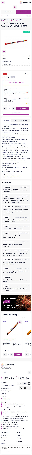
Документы (20, 435)
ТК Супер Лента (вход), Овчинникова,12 (13, 418)
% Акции (4, 15)
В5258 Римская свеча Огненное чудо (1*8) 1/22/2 (11, 344)
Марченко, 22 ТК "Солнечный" (10, 424)
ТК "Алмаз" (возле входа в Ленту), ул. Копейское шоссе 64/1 (15, 406)
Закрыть (7, 452)
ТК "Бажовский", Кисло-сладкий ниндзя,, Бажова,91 (16, 416)
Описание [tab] (6, 120)
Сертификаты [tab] (23, 120)
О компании (5, 432)
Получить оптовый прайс (16, 82)
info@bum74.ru (7, 377)
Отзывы (3, 440)
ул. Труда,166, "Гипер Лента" (10, 422)
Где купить (4, 438)
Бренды (3, 443)
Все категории (5, 398)
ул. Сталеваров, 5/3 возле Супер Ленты (13, 414)
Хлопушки (3, 393)
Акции (18, 432)
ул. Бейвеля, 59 (7, 409)
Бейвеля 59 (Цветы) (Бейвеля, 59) (13, 228)
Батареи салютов (6, 388)
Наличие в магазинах (9, 339)
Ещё (28, 15)
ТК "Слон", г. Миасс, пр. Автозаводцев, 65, (13, 428)
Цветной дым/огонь (6, 391)
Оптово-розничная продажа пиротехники (6, 368)
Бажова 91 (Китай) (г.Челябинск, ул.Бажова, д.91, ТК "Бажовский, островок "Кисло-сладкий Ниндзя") (15, 210)
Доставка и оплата (6, 435)
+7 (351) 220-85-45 (8, 379)
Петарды (3, 396)
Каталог (25, 12)
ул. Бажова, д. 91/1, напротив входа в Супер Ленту (15, 420)
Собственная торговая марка (14, 15)
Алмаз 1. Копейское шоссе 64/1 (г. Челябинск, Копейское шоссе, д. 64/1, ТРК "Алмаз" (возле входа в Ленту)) (15, 200)
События (19, 441)
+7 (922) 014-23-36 (23, 377)
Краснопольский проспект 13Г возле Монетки (15, 412)
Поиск (9, 12)
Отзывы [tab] (14, 120)
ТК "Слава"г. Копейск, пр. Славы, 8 (11, 426)
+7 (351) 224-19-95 (23, 379)
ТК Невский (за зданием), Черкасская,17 (13, 404)
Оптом (18, 438)
